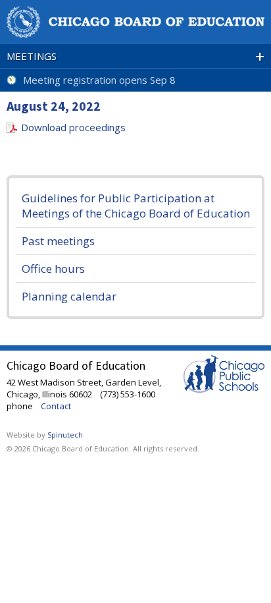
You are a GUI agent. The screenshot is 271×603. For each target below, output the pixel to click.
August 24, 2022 (54, 106)
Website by (45, 435)
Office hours (53, 268)
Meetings (135, 56)
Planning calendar (69, 296)
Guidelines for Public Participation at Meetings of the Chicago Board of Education (136, 205)
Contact (56, 406)
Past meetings (58, 240)
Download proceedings (73, 127)
